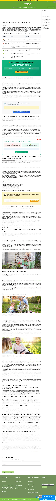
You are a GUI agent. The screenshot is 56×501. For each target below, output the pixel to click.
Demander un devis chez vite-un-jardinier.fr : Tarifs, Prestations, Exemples (47, 28)
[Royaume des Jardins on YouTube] (3, 491)
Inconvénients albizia (31, 489)
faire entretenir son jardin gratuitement (33, 361)
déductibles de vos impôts (16, 181)
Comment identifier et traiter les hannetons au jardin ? (47, 22)
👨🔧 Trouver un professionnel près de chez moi (21, 111)
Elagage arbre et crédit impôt (32, 487)
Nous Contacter (4, 481)
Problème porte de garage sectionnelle (33, 492)
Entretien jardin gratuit (31, 484)
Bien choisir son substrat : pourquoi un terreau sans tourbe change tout (46, 25)
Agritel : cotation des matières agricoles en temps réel (47, 20)
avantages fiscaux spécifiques (7, 180)
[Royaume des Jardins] (28, 5)
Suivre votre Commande (18, 481)
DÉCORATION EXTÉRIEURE (16, 7)
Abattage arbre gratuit (31, 486)
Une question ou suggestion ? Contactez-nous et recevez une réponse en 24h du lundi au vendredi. (8, 488)
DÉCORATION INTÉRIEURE (27, 7)
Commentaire (4, 464)
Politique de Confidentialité (18, 485)
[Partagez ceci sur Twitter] (32, 452)
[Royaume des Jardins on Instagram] (6, 491)
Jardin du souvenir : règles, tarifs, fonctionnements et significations (46, 17)
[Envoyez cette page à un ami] (39, 452)
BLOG (35, 7)
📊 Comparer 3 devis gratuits (21, 152)
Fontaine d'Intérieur (30, 481)
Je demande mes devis (34, 200)
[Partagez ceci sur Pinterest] (37, 452)
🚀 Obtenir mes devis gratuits (21, 71)
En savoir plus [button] (29, 499)
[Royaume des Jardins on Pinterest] (4, 491)
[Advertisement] (17, 15)
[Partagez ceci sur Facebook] (35, 452)
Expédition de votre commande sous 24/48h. (21, 488)
